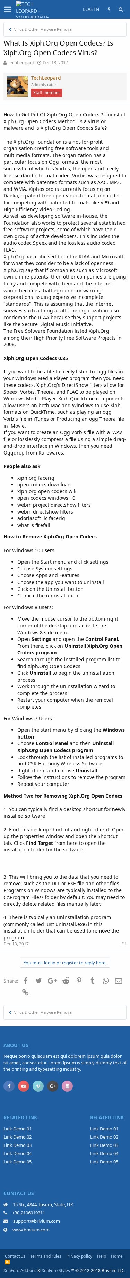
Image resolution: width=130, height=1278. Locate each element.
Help (101, 1256)
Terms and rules (45, 1256)
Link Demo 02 (17, 1137)
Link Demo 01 (17, 1128)
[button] (7, 9)
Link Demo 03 (17, 1145)
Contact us (15, 1256)
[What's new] (109, 9)
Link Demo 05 (17, 1162)
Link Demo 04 (17, 1153)
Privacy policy (79, 1256)
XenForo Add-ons (19, 1271)
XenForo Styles (56, 1271)
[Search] (121, 9)
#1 (124, 944)
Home (117, 1256)
